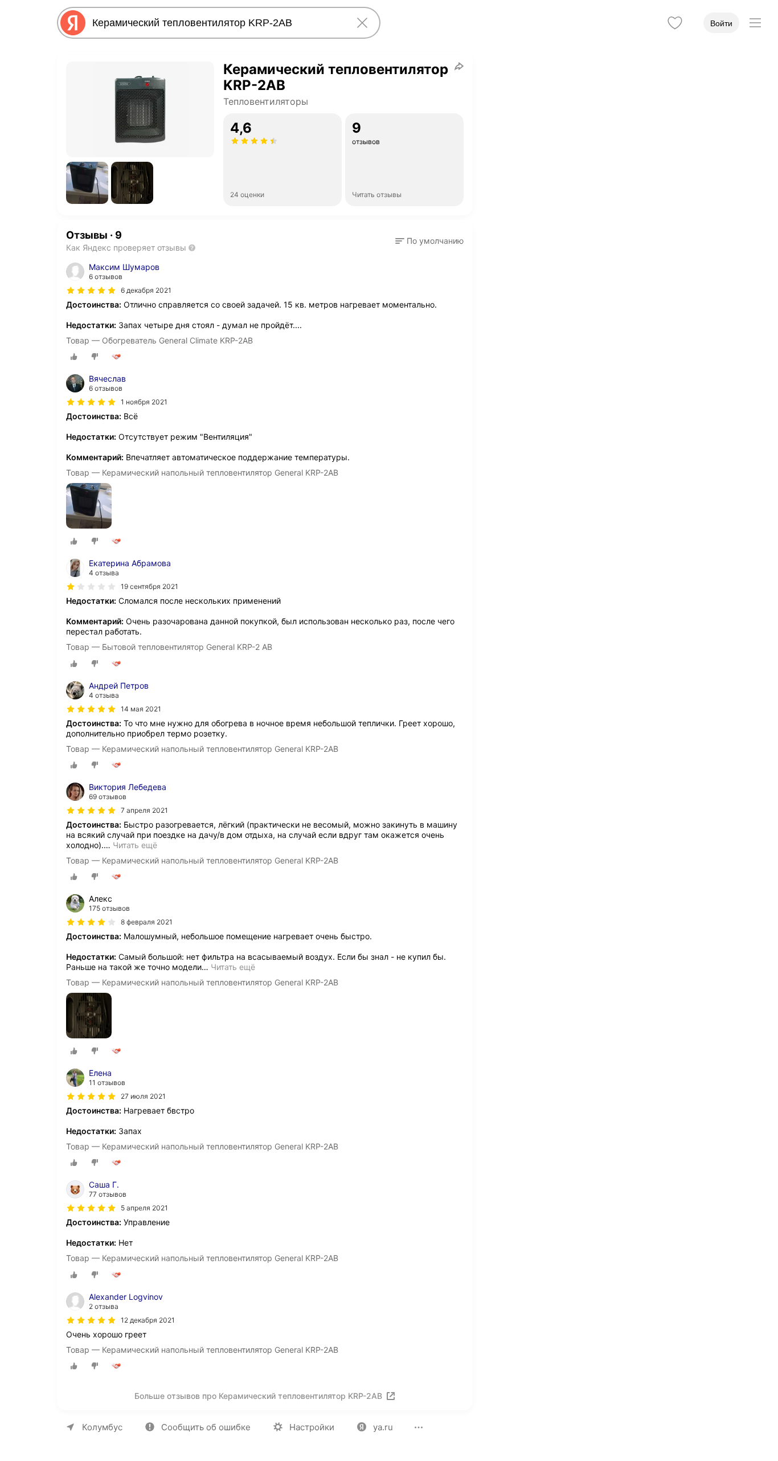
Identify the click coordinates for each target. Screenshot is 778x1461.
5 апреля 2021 (144, 1208)
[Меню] (755, 22)
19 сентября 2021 (149, 586)
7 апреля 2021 (144, 810)
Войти (721, 23)
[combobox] (216, 23)
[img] (91, 290)
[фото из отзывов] (89, 506)
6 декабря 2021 (146, 290)
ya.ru (383, 1427)
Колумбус (102, 1427)
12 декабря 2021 (148, 1320)
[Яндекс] (72, 22)
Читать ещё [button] (135, 845)
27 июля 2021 (143, 1096)
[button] (87, 183)
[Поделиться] (459, 66)
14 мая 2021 (141, 709)
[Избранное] (674, 22)
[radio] (74, 356)
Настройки (311, 1427)
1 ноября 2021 (144, 402)
